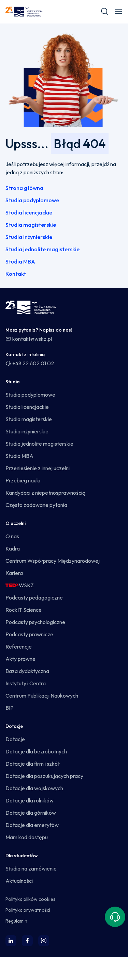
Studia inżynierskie (28, 237)
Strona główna (24, 188)
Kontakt (15, 273)
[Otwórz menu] (118, 11)
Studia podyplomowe (32, 200)
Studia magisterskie (30, 224)
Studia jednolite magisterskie (42, 249)
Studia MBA (20, 261)
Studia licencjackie (28, 212)
